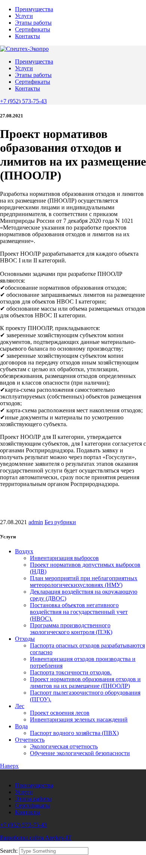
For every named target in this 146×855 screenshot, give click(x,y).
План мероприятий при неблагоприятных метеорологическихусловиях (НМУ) (83, 581)
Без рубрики (60, 522)
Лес (19, 706)
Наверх (9, 766)
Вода (21, 726)
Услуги (24, 16)
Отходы (25, 639)
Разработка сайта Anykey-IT (36, 837)
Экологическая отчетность (64, 746)
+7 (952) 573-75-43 (23, 101)
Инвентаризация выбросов (64, 558)
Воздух (24, 551)
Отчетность (30, 739)
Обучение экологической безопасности (80, 753)
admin (35, 522)
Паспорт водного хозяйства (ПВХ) (74, 733)
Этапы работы (33, 22)
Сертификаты (32, 29)
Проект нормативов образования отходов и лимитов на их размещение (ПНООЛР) (85, 682)
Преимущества (34, 9)
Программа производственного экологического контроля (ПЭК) (71, 628)
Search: (9, 851)
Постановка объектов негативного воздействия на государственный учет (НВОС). (79, 612)
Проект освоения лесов (59, 713)
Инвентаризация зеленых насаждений (79, 719)
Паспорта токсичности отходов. (71, 672)
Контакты (27, 36)
